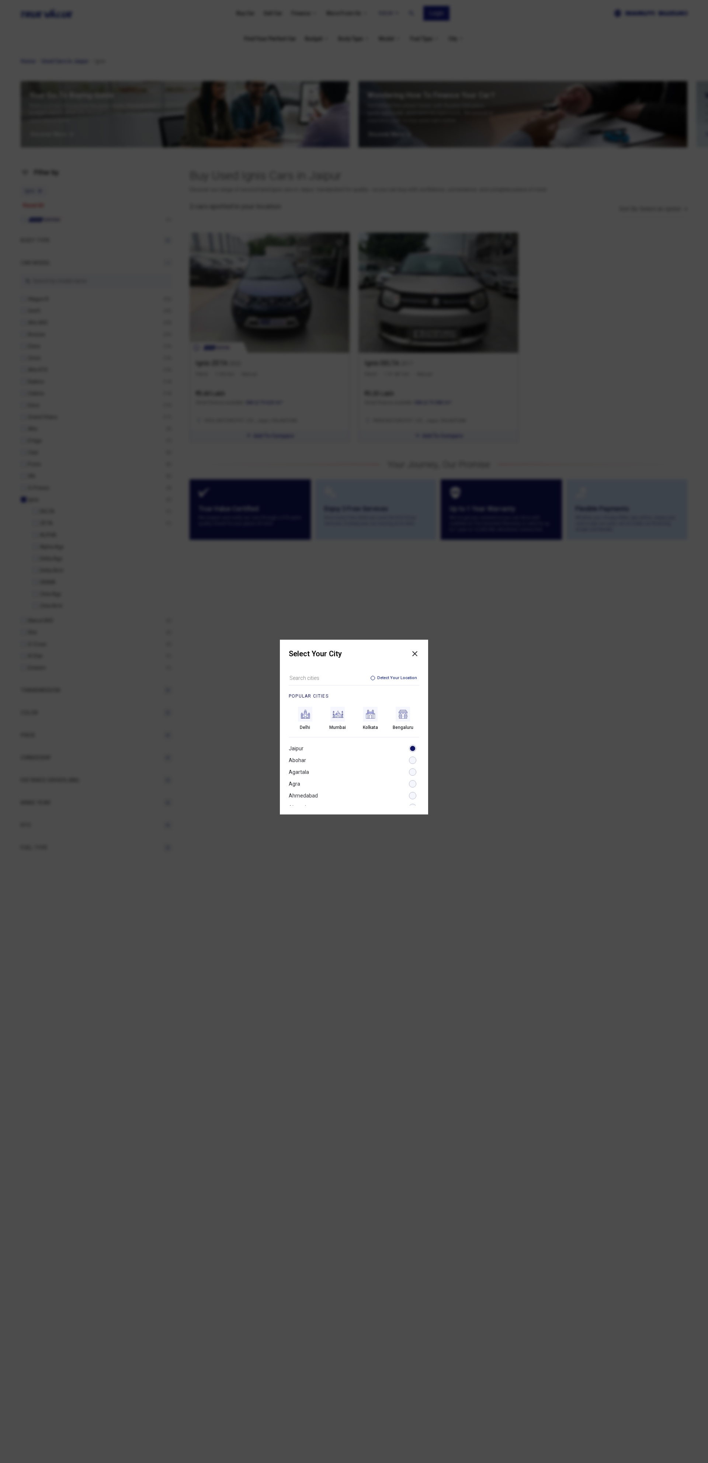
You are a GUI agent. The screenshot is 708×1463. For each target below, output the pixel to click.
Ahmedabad (303, 796)
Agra (294, 784)
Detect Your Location (397, 677)
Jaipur (296, 748)
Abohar (297, 760)
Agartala (299, 772)
